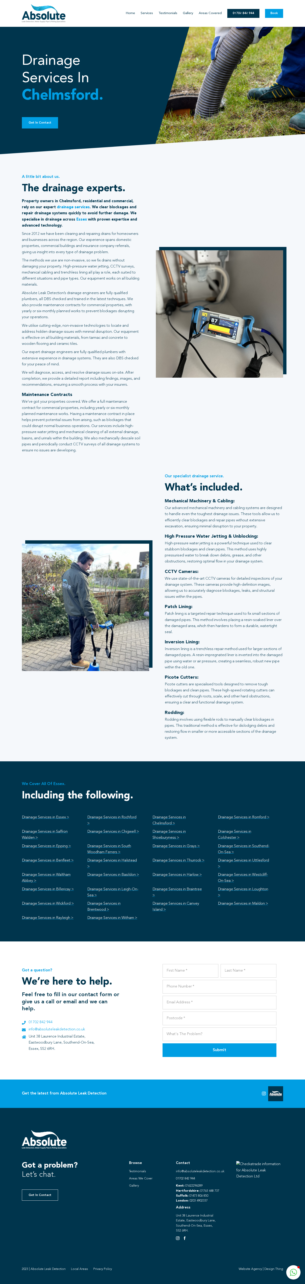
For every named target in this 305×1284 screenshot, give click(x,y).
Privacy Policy (102, 1269)
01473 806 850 (198, 1195)
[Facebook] (184, 1238)
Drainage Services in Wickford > (48, 903)
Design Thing (273, 1269)
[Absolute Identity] (43, 6)
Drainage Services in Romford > (243, 817)
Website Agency (250, 1269)
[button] (293, 1272)
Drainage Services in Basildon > (113, 875)
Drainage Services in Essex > (45, 817)
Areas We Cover (140, 1178)
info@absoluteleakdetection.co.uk (57, 1029)
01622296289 (194, 1185)
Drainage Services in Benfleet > (48, 860)
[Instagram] (178, 1238)
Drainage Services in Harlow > (177, 875)
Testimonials (137, 1171)
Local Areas (79, 1269)
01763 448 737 (209, 1190)
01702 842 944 (40, 1022)
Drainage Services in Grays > (176, 846)
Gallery (134, 1185)
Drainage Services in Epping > (46, 846)
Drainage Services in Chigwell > (113, 832)
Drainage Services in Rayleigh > (47, 918)
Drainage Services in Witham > (112, 918)
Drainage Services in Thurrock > (178, 860)
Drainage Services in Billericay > (48, 889)
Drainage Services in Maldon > (243, 903)
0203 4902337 (199, 1200)
